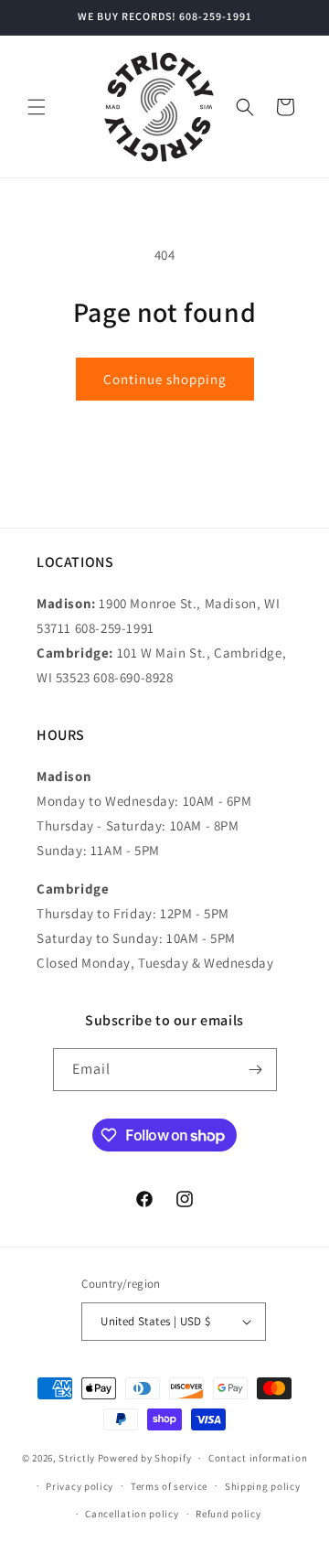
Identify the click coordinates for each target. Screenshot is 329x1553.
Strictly (76, 1457)
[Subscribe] (256, 1069)
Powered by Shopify (145, 1457)
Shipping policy (263, 1486)
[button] (36, 107)
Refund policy (228, 1513)
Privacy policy (79, 1486)
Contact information (257, 1457)
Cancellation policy (131, 1513)
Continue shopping (165, 379)
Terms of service (169, 1486)
